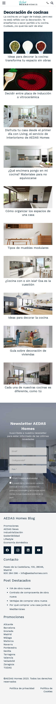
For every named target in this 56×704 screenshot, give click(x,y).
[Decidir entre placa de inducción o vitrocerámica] (28, 70)
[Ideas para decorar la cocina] (28, 294)
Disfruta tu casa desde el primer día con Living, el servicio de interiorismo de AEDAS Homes (28, 133)
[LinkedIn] (28, 550)
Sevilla (7, 651)
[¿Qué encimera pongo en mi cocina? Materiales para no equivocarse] (28, 147)
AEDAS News (11, 529)
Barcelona (9, 627)
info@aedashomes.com (34, 573)
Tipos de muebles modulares (28, 248)
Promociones (11, 525)
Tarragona (9, 654)
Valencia (8, 657)
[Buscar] (52, 3)
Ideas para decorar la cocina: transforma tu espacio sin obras (28, 58)
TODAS (8, 667)
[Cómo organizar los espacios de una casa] (28, 188)
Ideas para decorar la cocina (28, 317)
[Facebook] (7, 550)
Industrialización (13, 532)
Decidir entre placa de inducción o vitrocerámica (28, 95)
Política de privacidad (22, 688)
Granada (8, 631)
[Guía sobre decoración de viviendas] (28, 327)
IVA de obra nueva (20, 588)
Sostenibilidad (12, 535)
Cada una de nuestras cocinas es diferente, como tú (28, 389)
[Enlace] (28, 3)
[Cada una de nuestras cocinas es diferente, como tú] (28, 364)
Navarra (8, 644)
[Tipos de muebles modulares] (28, 225)
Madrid (8, 634)
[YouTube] (38, 550)
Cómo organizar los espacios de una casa (28, 213)
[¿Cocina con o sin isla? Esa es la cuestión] (28, 258)
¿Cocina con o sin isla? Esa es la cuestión (28, 282)
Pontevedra (10, 647)
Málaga (8, 637)
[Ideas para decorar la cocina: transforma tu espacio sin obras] (28, 33)
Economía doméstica (16, 542)
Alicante (8, 624)
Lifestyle (8, 539)
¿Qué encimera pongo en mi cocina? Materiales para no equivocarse (28, 174)
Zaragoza (9, 664)
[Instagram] (18, 550)
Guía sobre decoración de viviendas (28, 352)
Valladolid (9, 661)
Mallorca (9, 641)
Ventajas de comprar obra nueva (28, 600)
